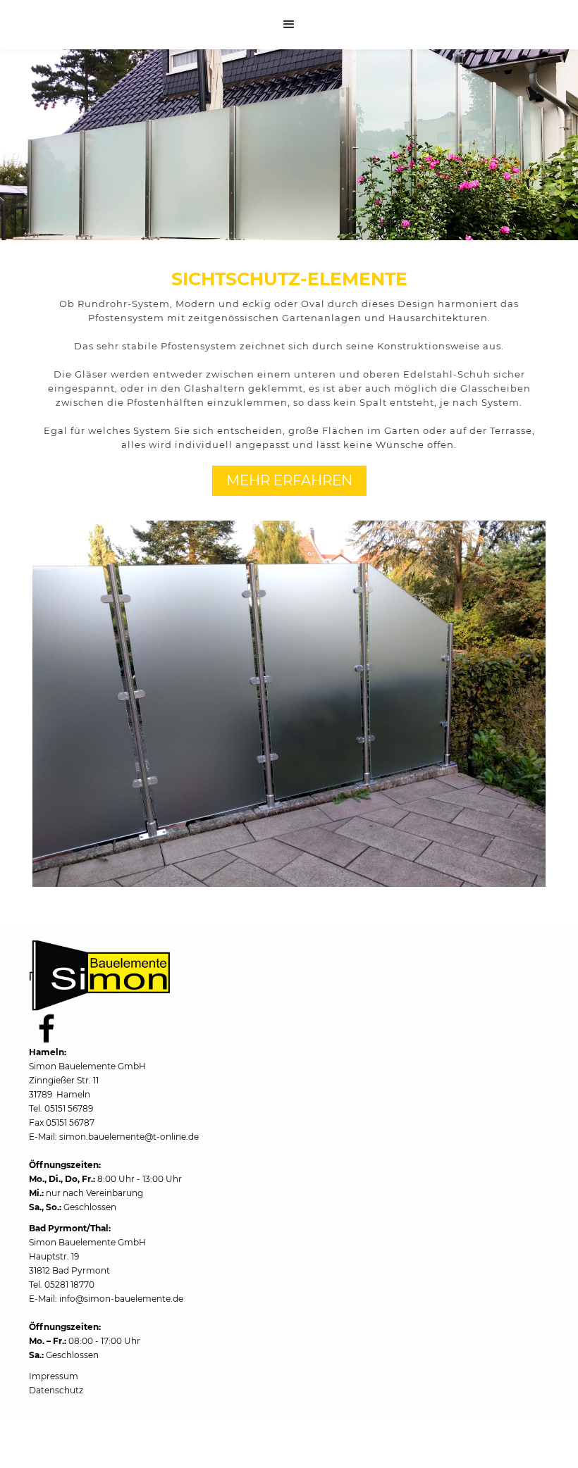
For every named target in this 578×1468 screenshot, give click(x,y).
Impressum (53, 1376)
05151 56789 (68, 1108)
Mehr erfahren (289, 480)
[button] (289, 25)
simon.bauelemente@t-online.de (129, 1136)
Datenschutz (56, 1390)
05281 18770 (69, 1284)
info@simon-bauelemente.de (121, 1298)
